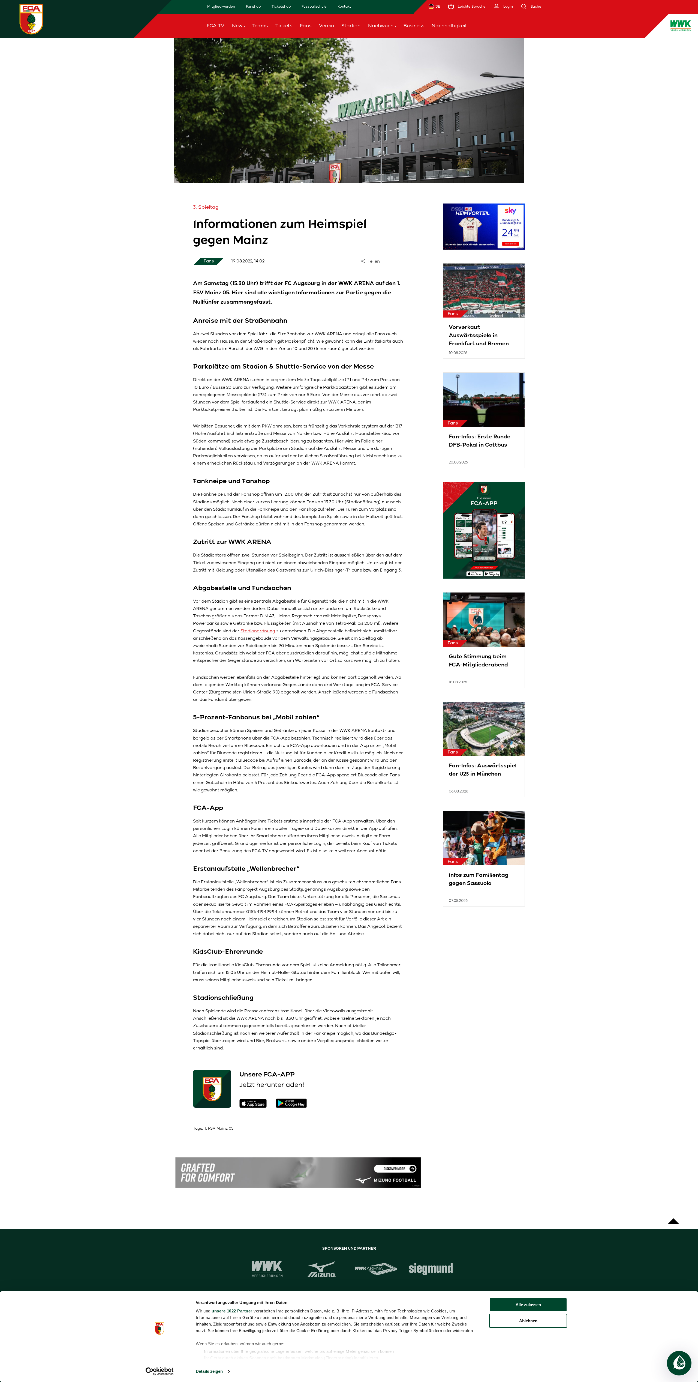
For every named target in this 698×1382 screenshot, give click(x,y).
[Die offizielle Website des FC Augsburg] (31, 19)
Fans (305, 26)
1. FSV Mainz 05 (219, 1128)
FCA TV (215, 26)
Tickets (283, 26)
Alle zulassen (528, 1304)
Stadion (350, 26)
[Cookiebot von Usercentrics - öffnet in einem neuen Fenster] (159, 1371)
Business (414, 26)
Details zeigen (209, 1371)
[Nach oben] (673, 1218)
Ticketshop (281, 6)
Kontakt (344, 6)
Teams (260, 26)
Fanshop (253, 6)
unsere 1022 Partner (232, 1311)
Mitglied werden (221, 6)
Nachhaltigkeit (449, 26)
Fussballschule (314, 6)
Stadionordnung (257, 630)
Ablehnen (528, 1320)
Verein (326, 26)
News (238, 26)
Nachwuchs (382, 26)
